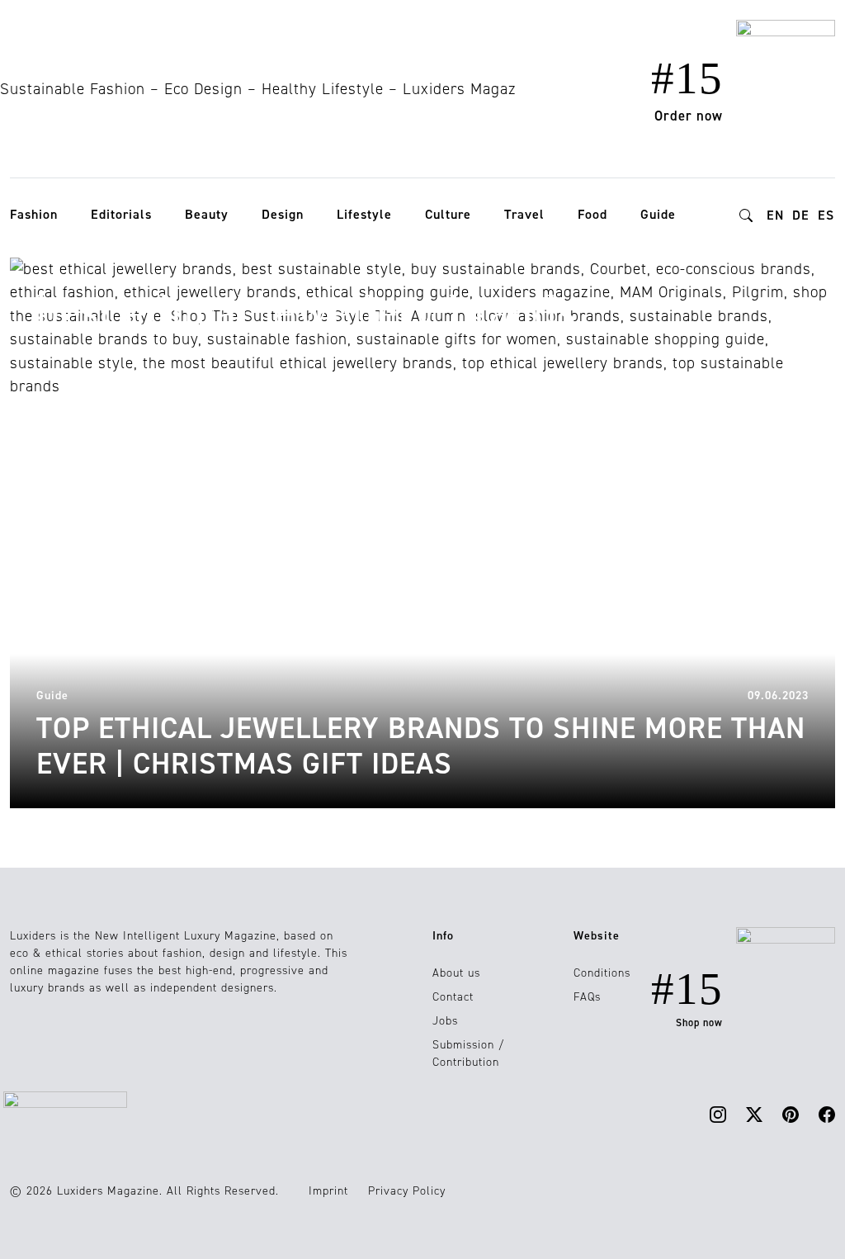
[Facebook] (827, 1113)
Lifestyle (364, 214)
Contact (453, 997)
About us (456, 973)
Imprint (328, 1191)
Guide (658, 214)
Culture (448, 214)
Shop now (699, 1022)
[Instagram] (718, 1113)
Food (592, 214)
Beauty (207, 214)
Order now (688, 115)
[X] (754, 1113)
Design (283, 214)
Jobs (445, 1021)
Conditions (602, 973)
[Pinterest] (790, 1113)
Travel (524, 214)
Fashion (34, 214)
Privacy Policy (407, 1191)
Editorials (121, 214)
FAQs (587, 997)
